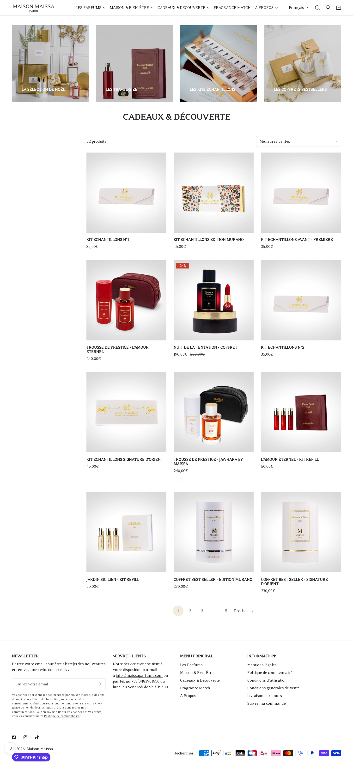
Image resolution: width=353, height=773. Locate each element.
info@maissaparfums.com (139, 675)
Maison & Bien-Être (196, 672)
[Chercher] (317, 7)
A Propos (188, 695)
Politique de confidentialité (269, 672)
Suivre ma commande (266, 703)
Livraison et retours (264, 695)
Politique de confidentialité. (62, 716)
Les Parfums (191, 665)
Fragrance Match (195, 688)
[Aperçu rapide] (157, 227)
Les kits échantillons (212, 89)
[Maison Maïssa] (33, 8)
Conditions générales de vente (273, 688)
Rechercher (184, 753)
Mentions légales (262, 665)
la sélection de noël (43, 89)
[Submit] (99, 684)
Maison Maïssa (40, 749)
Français (296, 7)
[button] (338, 7)
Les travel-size (121, 89)
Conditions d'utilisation (267, 680)
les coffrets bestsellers (300, 89)
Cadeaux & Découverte (200, 680)
